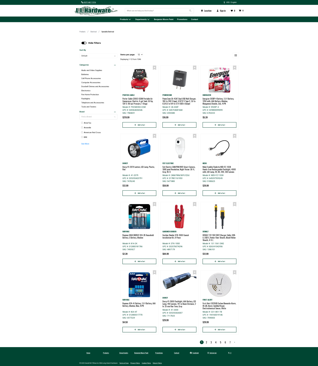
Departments (123, 352)
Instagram (213, 352)
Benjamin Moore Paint (141, 352)
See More (85, 144)
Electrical (93, 31)
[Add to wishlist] (154, 68)
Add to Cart (141, 125)
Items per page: (127, 54)
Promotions (159, 352)
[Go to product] (139, 80)
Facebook (195, 352)
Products (82, 31)
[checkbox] (83, 43)
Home (88, 352)
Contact (176, 352)
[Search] (114, 116)
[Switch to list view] (235, 55)
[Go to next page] (235, 342)
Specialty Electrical (107, 31)
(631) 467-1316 (90, 2)
